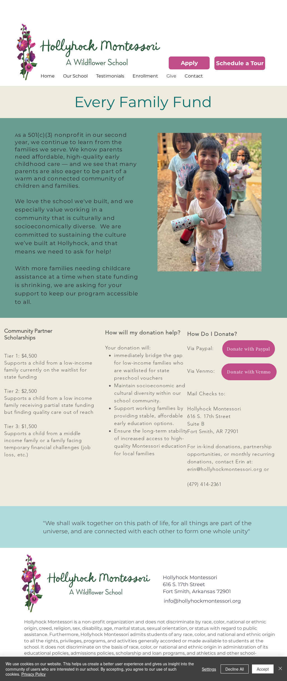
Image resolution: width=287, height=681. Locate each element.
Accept (263, 669)
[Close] (280, 669)
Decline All (234, 669)
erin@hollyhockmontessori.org (224, 469)
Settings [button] (209, 669)
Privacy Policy (33, 674)
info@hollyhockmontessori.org (202, 601)
